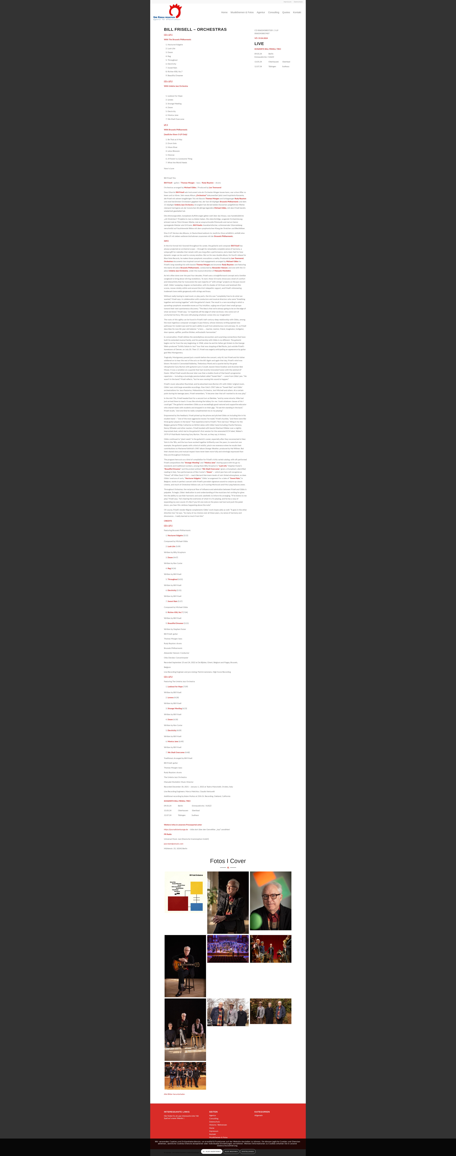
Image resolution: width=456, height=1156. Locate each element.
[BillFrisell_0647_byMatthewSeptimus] (185, 966)
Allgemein (258, 1115)
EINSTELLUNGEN (248, 1151)
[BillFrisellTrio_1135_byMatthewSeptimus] (271, 1011)
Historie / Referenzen (218, 1125)
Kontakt (212, 1134)
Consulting (213, 1119)
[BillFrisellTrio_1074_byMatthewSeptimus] (228, 1012)
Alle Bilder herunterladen (174, 1094)
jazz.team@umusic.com (173, 844)
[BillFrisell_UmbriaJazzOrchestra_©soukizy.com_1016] (271, 949)
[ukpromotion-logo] (167, 12)
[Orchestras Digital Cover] (185, 892)
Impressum (287, 1)
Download (167, 874)
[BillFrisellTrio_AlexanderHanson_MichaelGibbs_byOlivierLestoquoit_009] (185, 1076)
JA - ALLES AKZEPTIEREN (212, 1151)
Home (211, 1128)
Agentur (212, 1115)
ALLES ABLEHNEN (231, 1151)
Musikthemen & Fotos (218, 1137)
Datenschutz (298, 1)
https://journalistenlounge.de (176, 830)
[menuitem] (288, 1)
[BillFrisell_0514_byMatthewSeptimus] (271, 900)
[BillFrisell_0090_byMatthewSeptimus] (228, 902)
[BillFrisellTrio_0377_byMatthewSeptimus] (185, 1029)
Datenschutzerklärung (227, 1146)
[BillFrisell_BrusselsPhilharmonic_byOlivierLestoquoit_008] (228, 949)
